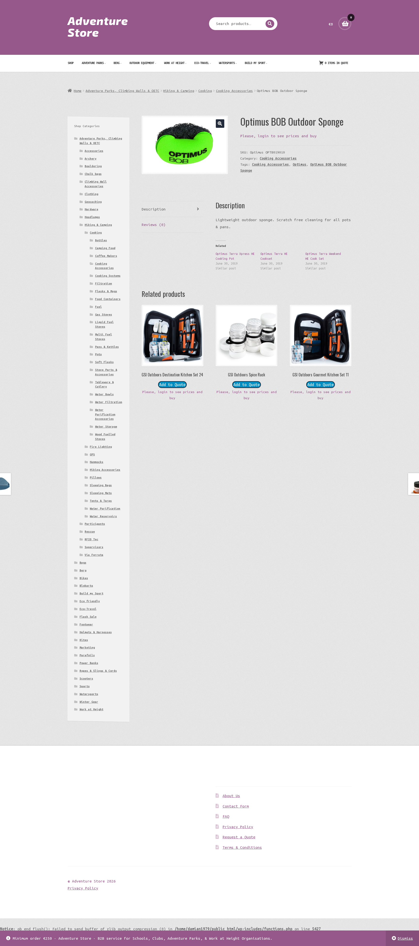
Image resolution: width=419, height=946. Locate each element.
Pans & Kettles (107, 346)
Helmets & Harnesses (96, 632)
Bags (83, 562)
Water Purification (105, 508)
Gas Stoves (103, 314)
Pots (98, 354)
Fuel (98, 306)
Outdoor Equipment (141, 63)
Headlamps (92, 216)
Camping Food (105, 248)
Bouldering (93, 166)
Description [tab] (154, 209)
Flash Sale (88, 616)
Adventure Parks (93, 63)
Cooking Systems (108, 275)
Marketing (87, 647)
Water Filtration (108, 402)
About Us (231, 795)
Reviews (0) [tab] (154, 224)
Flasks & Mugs (106, 291)
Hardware (91, 209)
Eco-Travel (201, 63)
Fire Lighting (101, 446)
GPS (92, 454)
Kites (84, 639)
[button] (220, 123)
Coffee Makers (106, 255)
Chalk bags (93, 173)
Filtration (103, 283)
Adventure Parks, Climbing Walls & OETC (122, 91)
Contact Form (236, 806)
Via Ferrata (94, 554)
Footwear (86, 624)
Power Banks (89, 662)
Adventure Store (98, 26)
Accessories (94, 150)
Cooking (205, 91)
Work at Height (174, 63)
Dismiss (405, 938)
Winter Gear (89, 701)
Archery (91, 158)
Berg (116, 63)
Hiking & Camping (178, 91)
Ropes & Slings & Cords (98, 670)
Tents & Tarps (101, 500)
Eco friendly (90, 601)
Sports (85, 686)
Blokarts (86, 585)
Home (77, 91)
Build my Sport (255, 63)
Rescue (90, 531)
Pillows (96, 477)
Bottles (101, 240)
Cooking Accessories (234, 91)
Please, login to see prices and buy (278, 136)
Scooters (86, 678)
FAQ (226, 816)
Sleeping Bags (101, 485)
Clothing (91, 193)
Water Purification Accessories (105, 414)
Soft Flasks (104, 362)
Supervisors (94, 547)
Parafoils (87, 655)
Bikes (84, 578)
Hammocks (96, 461)
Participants (95, 523)
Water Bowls (104, 394)
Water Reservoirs (103, 516)
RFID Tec (91, 539)
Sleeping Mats (101, 492)
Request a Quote (239, 837)
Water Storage (106, 426)
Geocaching (93, 201)
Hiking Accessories (105, 469)
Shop (70, 63)
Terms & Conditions (242, 847)
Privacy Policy (238, 827)
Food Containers (108, 298)
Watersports (227, 63)
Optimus (299, 164)
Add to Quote (172, 384)
